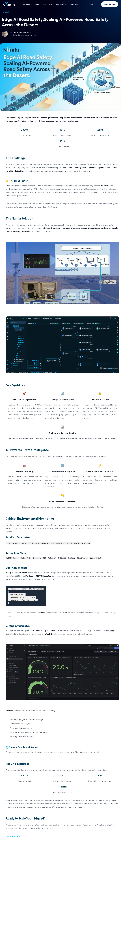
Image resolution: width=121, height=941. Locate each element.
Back (7, 12)
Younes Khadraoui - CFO (21, 32)
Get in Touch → (13, 836)
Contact (91, 4)
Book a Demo (109, 4)
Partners (26, 4)
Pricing (36, 4)
